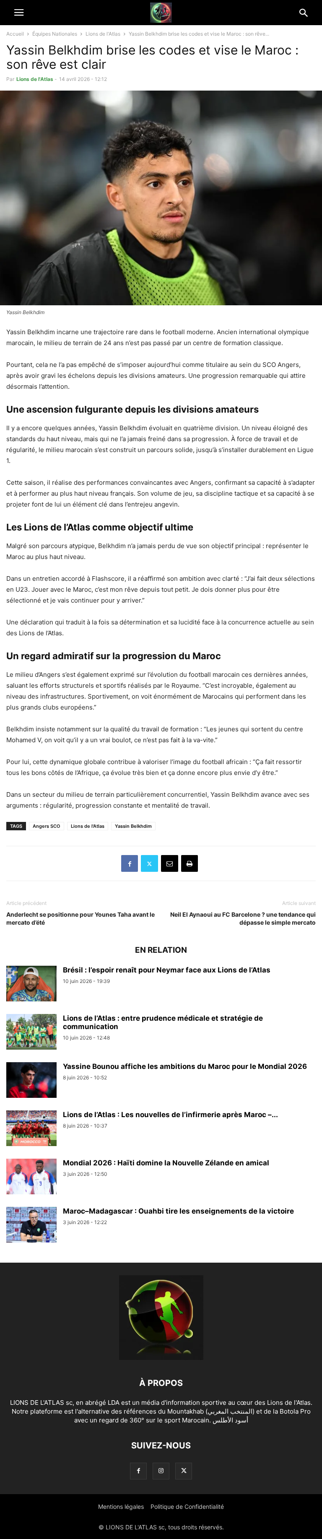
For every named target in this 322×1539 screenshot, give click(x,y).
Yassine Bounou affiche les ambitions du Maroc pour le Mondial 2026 (185, 1066)
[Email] (169, 863)
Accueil (15, 34)
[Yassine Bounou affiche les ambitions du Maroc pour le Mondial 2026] (31, 1081)
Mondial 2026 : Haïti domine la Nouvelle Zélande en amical (166, 1163)
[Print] (189, 863)
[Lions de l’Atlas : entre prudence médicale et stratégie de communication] (31, 1033)
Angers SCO (46, 826)
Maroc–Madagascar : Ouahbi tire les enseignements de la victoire (178, 1211)
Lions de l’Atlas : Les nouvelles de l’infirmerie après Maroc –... (170, 1114)
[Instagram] (161, 1471)
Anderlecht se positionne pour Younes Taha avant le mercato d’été (80, 918)
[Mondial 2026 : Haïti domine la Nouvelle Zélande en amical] (31, 1177)
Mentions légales (121, 1506)
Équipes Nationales (54, 34)
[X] (149, 863)
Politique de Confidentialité (187, 1506)
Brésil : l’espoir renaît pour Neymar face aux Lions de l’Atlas (166, 970)
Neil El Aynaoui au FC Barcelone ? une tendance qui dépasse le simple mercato (243, 918)
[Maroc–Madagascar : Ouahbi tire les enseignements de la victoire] (31, 1226)
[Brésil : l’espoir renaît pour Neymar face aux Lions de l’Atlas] (31, 984)
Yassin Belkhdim (133, 826)
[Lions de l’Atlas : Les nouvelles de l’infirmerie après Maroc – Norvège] (31, 1129)
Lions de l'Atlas (103, 34)
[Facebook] (129, 863)
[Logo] (161, 1358)
